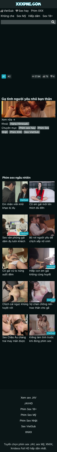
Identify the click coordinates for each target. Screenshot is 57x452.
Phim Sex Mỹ (28, 414)
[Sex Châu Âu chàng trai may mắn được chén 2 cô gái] (15, 325)
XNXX (28, 432)
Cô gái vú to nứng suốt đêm (13, 272)
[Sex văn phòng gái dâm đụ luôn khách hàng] (15, 225)
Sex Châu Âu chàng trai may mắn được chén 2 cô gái (14, 339)
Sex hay (24, 10)
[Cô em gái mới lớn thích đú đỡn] (41, 192)
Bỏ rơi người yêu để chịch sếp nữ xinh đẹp (41, 239)
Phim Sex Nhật (28, 420)
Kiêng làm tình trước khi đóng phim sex (41, 339)
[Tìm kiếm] (53, 22)
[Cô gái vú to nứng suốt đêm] (15, 258)
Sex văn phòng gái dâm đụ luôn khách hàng (13, 239)
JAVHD (28, 403)
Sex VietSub (31, 132)
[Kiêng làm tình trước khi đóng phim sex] (41, 325)
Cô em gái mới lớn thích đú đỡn (40, 206)
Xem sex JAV (28, 397)
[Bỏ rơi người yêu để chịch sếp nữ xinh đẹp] (41, 225)
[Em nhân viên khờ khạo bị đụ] (15, 192)
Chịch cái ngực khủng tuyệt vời (15, 305)
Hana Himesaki (19, 123)
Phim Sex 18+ (28, 409)
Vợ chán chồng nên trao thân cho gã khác (40, 306)
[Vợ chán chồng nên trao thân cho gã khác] (41, 291)
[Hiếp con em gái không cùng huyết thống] (41, 258)
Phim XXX (37, 10)
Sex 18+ (48, 16)
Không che (7, 16)
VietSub (8, 10)
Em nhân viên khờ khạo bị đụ (13, 206)
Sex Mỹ (21, 16)
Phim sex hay (27, 127)
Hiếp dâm (34, 16)
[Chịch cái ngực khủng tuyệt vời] (15, 291)
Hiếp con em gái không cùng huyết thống (40, 272)
